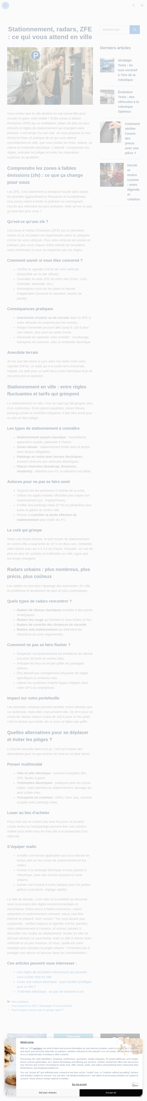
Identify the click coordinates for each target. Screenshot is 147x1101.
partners (37, 1048)
